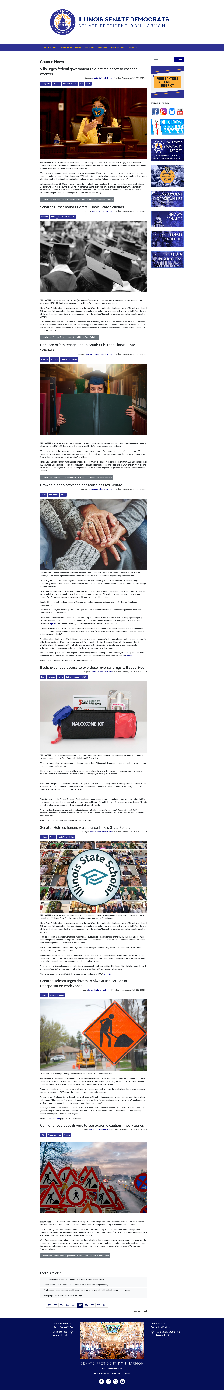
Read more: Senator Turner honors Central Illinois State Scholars (70, 337)
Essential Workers (70, 84)
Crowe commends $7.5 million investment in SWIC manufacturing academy (75, 1285)
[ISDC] (111, 22)
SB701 (63, 495)
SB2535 (84, 677)
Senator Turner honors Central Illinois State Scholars (82, 207)
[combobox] (162, 59)
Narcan (60, 677)
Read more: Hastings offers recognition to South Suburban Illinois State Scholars (77, 477)
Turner (53, 217)
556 (73, 1305)
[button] (53, 47)
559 (92, 1305)
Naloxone (51, 677)
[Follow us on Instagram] (163, 111)
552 (49, 1305)
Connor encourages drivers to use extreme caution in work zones (92, 1125)
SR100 (88, 84)
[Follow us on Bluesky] (172, 111)
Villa (81, 84)
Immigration (45, 84)
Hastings (44, 359)
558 (86, 1305)
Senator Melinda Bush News (101, 672)
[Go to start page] (41, 1304)
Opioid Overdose (72, 677)
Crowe (43, 495)
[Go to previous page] (44, 1304)
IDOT (43, 1135)
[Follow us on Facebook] (155, 111)
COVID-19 (56, 84)
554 (61, 1305)
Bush (43, 677)
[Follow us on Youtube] (122, 1380)
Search (179, 59)
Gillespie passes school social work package (62, 1295)
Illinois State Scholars (66, 217)
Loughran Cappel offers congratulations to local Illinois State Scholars (73, 1279)
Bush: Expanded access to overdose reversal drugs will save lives (92, 667)
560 (98, 1305)
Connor (67, 1135)
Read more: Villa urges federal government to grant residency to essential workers (78, 199)
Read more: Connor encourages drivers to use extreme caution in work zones (76, 1256)
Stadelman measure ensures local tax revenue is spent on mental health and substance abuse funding (87, 1290)
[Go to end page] (112, 1304)
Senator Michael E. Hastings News (99, 354)
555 (67, 1305)
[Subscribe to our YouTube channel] (180, 111)
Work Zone (55, 1118)
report (52, 623)
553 (55, 1305)
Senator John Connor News (99, 1129)
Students (44, 217)
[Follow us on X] (116, 1380)
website (128, 656)
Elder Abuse (53, 495)
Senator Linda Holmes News (101, 832)
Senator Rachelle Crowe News (100, 489)
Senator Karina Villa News (102, 78)
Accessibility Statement (112, 1369)
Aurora (52, 837)
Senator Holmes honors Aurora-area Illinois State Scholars (87, 827)
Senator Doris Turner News (102, 211)
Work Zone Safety (57, 995)
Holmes (44, 837)
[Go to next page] (109, 1304)
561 (104, 1305)
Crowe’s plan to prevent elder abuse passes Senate (81, 485)
